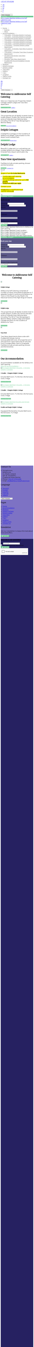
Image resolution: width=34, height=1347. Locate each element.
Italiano (5, 495)
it (1, 88)
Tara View (3, 168)
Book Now (13, 140)
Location (3, 126)
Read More (4, 301)
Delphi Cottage (5, 140)
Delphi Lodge (5, 155)
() (9, 221)
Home (5, 506)
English (5, 490)
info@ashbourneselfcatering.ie (18, 481)
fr (3, 10)
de (3, 5)
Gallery (13, 107)
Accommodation (6, 107)
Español (5, 492)
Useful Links (7, 522)
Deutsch (6, 488)
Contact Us (10, 168)
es (3, 8)
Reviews (5, 510)
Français (5, 493)
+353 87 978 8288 (7, 1)
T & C (4, 518)
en (3, 6)
